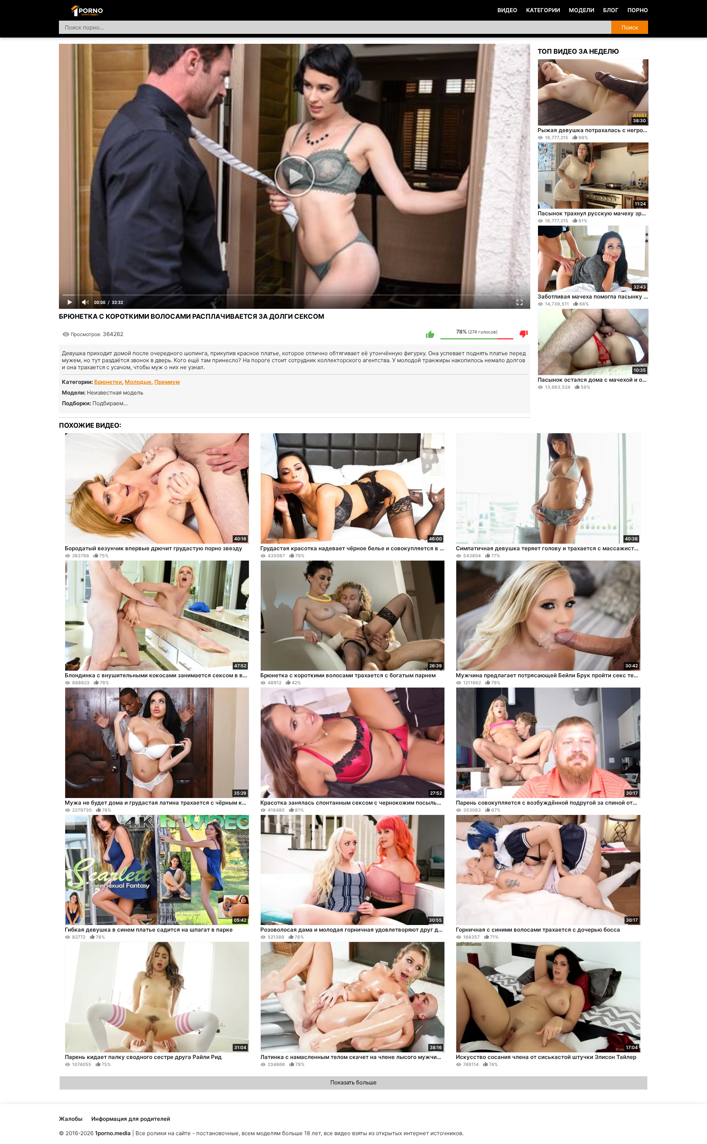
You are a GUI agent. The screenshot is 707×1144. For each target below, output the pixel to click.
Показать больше (353, 1082)
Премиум (167, 381)
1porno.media (113, 1133)
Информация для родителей (130, 1118)
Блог (611, 10)
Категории (543, 10)
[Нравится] (430, 334)
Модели (581, 10)
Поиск (630, 27)
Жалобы (70, 1118)
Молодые (138, 381)
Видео (507, 10)
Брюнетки (108, 381)
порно (637, 10)
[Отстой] (523, 334)
